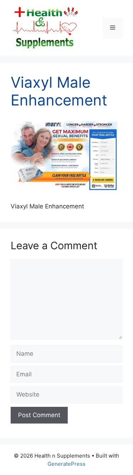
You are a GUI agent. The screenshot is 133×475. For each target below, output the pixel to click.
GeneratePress (66, 463)
